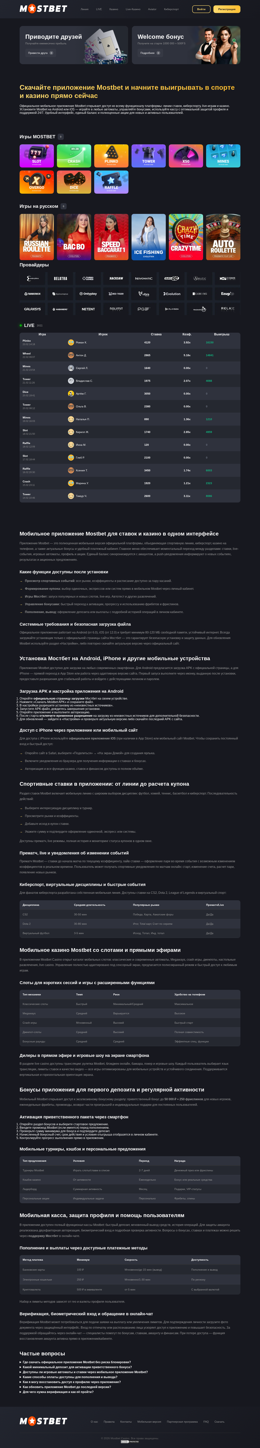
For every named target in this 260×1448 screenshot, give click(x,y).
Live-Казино (133, 9)
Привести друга (38, 52)
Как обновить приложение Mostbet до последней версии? (67, 1387)
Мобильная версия (149, 1421)
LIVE (99, 9)
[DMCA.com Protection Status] (130, 1442)
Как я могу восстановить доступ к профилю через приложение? (72, 1382)
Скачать (219, 1421)
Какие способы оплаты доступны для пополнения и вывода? (70, 1377)
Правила (109, 1421)
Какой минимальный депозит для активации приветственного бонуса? (77, 1367)
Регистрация (226, 9)
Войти (201, 9)
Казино (113, 9)
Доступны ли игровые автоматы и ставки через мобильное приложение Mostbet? (85, 1372)
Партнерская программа (182, 1421)
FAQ (206, 1421)
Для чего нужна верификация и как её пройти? (58, 1392)
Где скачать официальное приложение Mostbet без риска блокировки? (77, 1362)
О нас (94, 1421)
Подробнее (147, 52)
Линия (85, 9)
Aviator (152, 9)
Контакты (126, 1421)
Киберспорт (171, 9)
